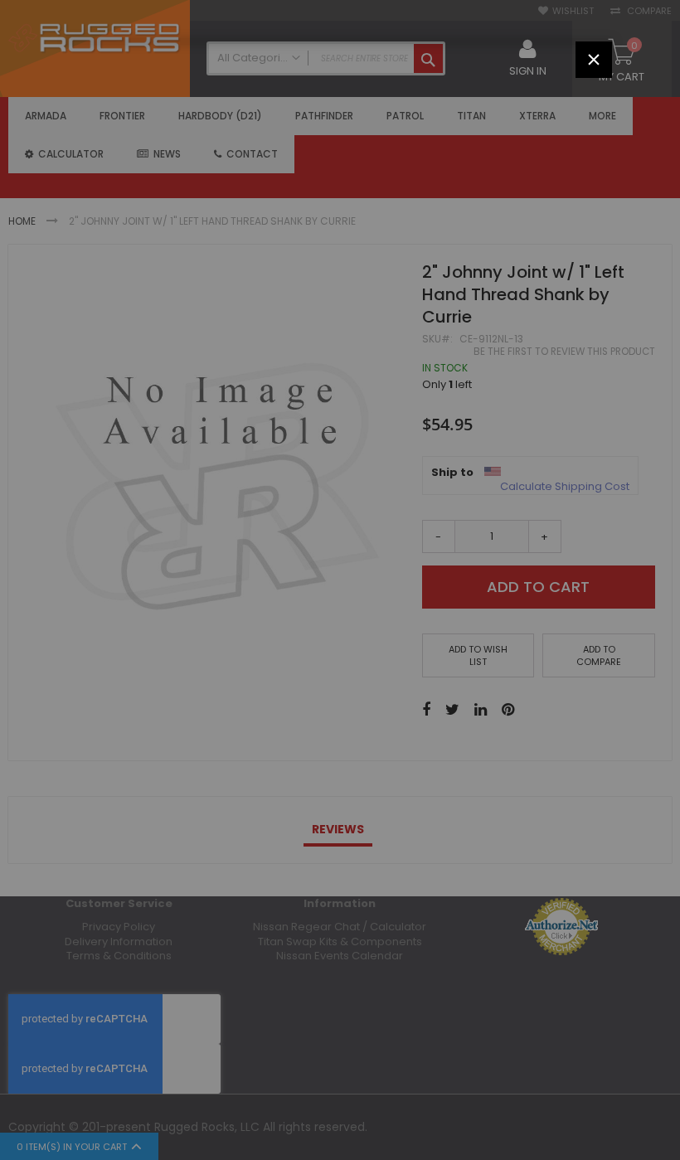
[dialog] (340, 580)
